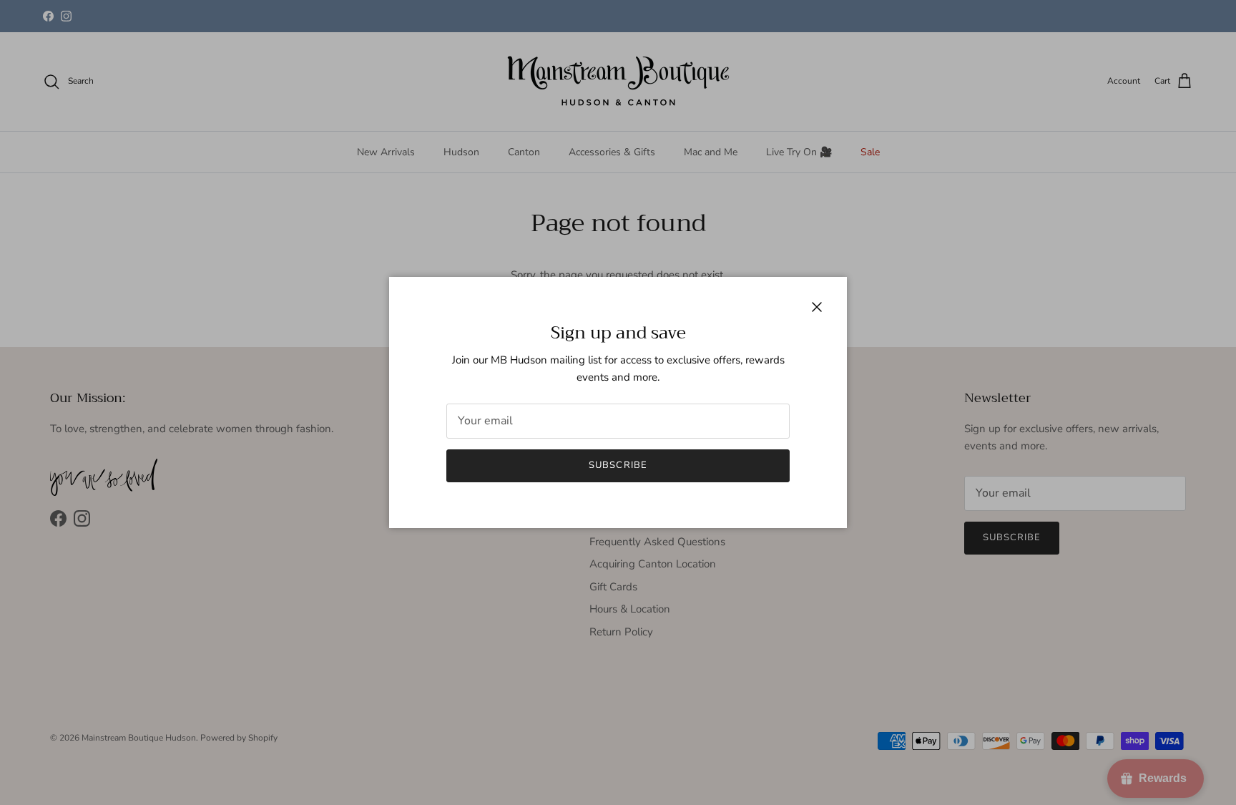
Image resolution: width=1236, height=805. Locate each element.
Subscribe (618, 465)
